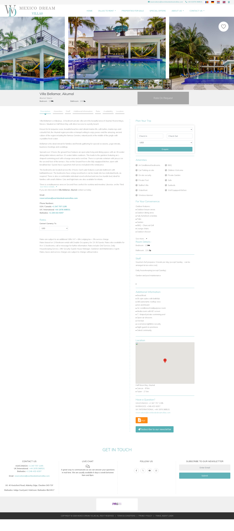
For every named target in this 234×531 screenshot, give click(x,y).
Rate (98, 111)
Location (120, 111)
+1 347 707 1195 (59, 206)
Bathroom (74, 101)
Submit (205, 475)
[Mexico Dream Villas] (31, 10)
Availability (108, 111)
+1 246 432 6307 (56, 213)
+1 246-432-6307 (33, 471)
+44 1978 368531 (62, 209)
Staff (68, 111)
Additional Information (83, 111)
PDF (143, 421)
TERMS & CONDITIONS (126, 516)
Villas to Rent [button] (106, 11)
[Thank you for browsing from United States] (229, 2)
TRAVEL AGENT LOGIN (164, 516)
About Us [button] (177, 11)
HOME (90, 11)
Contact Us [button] (196, 11)
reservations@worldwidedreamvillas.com (166, 2)
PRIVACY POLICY (145, 516)
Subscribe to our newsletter (155, 429)
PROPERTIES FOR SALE (133, 11)
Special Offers (158, 11)
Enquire (165, 149)
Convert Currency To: (48, 223)
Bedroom (43, 101)
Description (45, 111)
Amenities (58, 111)
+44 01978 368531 (195, 2)
